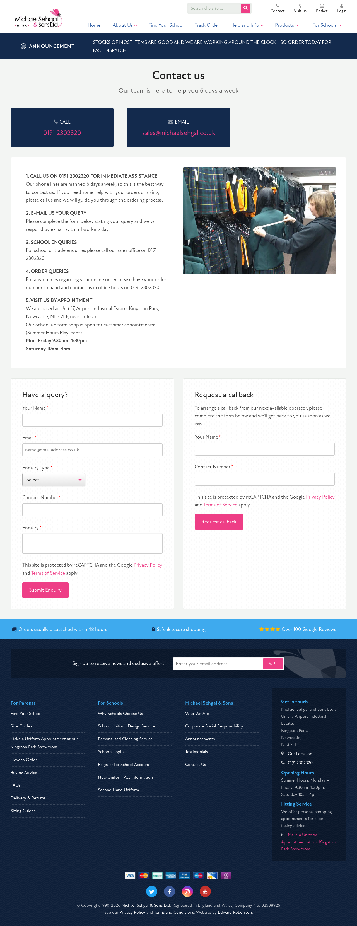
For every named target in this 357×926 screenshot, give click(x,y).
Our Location (300, 753)
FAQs (15, 785)
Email (29, 438)
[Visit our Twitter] (151, 891)
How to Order (24, 760)
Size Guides (21, 726)
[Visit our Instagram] (187, 891)
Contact (278, 11)
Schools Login (111, 752)
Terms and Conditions (174, 912)
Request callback (219, 522)
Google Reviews (319, 629)
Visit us (300, 11)
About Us (123, 25)
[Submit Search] (245, 8)
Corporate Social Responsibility (214, 726)
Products (284, 25)
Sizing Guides (23, 811)
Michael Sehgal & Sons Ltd (145, 905)
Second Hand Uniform (118, 790)
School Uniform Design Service (126, 726)
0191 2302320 (300, 763)
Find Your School (166, 25)
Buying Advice (24, 772)
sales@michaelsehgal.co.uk (178, 133)
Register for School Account (123, 764)
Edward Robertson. (235, 912)
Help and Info (244, 25)
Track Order (207, 25)
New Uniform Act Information (125, 777)
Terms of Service (48, 573)
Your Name (35, 408)
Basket (322, 11)
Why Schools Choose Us (120, 713)
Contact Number (41, 497)
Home (94, 25)
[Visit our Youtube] (205, 891)
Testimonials (196, 752)
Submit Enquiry (45, 590)
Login (341, 11)
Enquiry (32, 527)
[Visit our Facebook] (169, 891)
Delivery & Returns (28, 798)
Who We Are (197, 713)
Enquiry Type (37, 468)
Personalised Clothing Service (125, 739)
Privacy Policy (148, 565)
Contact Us (195, 764)
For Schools (324, 25)
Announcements (200, 739)
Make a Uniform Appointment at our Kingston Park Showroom (308, 842)
